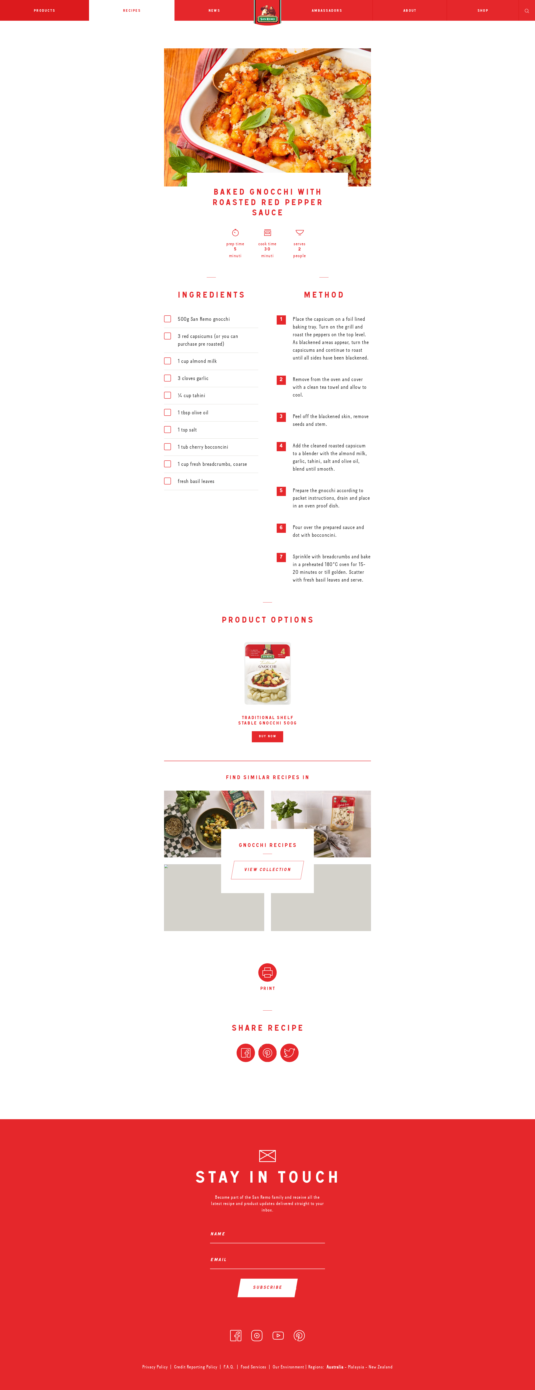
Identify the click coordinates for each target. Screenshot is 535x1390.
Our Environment (288, 1367)
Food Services (253, 1367)
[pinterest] (299, 1334)
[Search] (527, 10)
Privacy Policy (155, 1367)
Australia (336, 1367)
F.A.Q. (229, 1367)
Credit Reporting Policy (195, 1367)
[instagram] (257, 1334)
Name (219, 1234)
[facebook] (236, 1334)
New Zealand (381, 1367)
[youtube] (278, 1334)
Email (219, 1260)
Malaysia (357, 1367)
